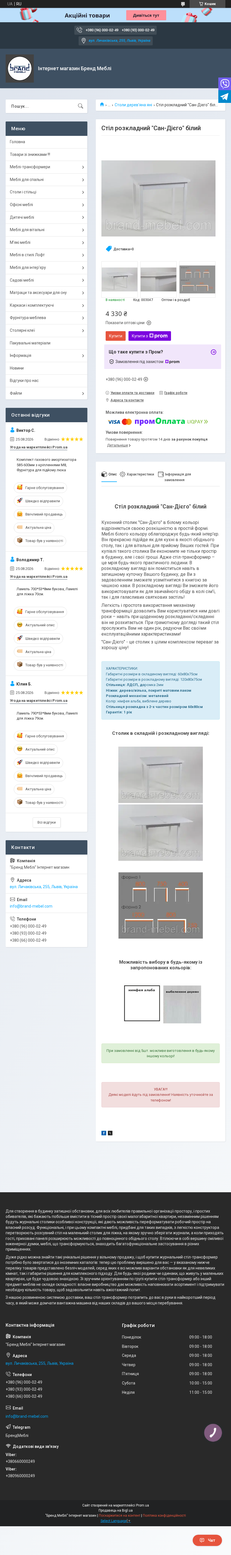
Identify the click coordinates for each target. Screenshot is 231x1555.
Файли (16, 393)
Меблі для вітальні (27, 229)
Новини (17, 368)
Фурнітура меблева (28, 317)
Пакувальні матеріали (30, 343)
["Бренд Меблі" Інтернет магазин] (20, 68)
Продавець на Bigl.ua (116, 1510)
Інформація (20, 355)
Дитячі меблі (22, 217)
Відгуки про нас (24, 380)
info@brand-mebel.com (31, 906)
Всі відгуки (46, 822)
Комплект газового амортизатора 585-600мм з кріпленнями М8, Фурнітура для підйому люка (46, 464)
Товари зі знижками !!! (30, 154)
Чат (211, 1540)
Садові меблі (22, 280)
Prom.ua (142, 1505)
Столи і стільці (23, 192)
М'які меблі (20, 242)
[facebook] (103, 1134)
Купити (115, 336)
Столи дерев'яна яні (133, 105)
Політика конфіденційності (164, 1516)
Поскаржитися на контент (119, 1516)
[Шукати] (80, 106)
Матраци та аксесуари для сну (38, 292)
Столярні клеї (22, 330)
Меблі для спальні (27, 179)
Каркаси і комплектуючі (32, 305)
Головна (17, 142)
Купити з (140, 336)
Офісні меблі (21, 204)
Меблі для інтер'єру (28, 267)
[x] (110, 1134)
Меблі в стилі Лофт (27, 255)
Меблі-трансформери (30, 167)
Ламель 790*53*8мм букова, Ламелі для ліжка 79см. (47, 715)
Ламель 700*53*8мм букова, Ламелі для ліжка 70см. (47, 591)
